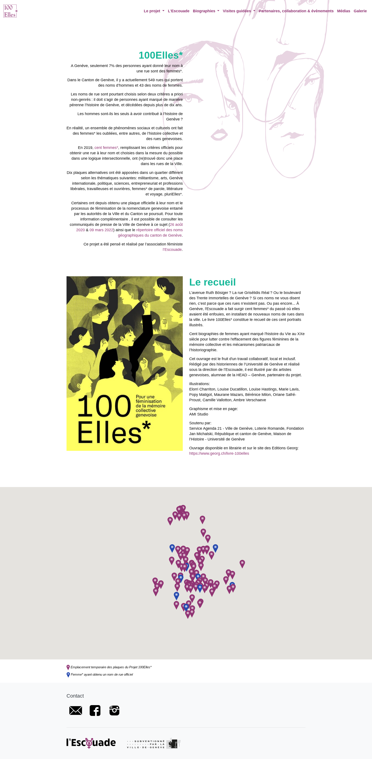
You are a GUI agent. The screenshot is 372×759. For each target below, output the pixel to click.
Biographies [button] (204, 11)
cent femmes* (106, 147)
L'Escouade (178, 11)
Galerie (360, 11)
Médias (343, 11)
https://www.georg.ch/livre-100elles (219, 453)
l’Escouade (172, 249)
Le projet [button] (152, 11)
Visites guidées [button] (237, 11)
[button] (185, 560)
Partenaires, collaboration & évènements (296, 11)
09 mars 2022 (101, 230)
